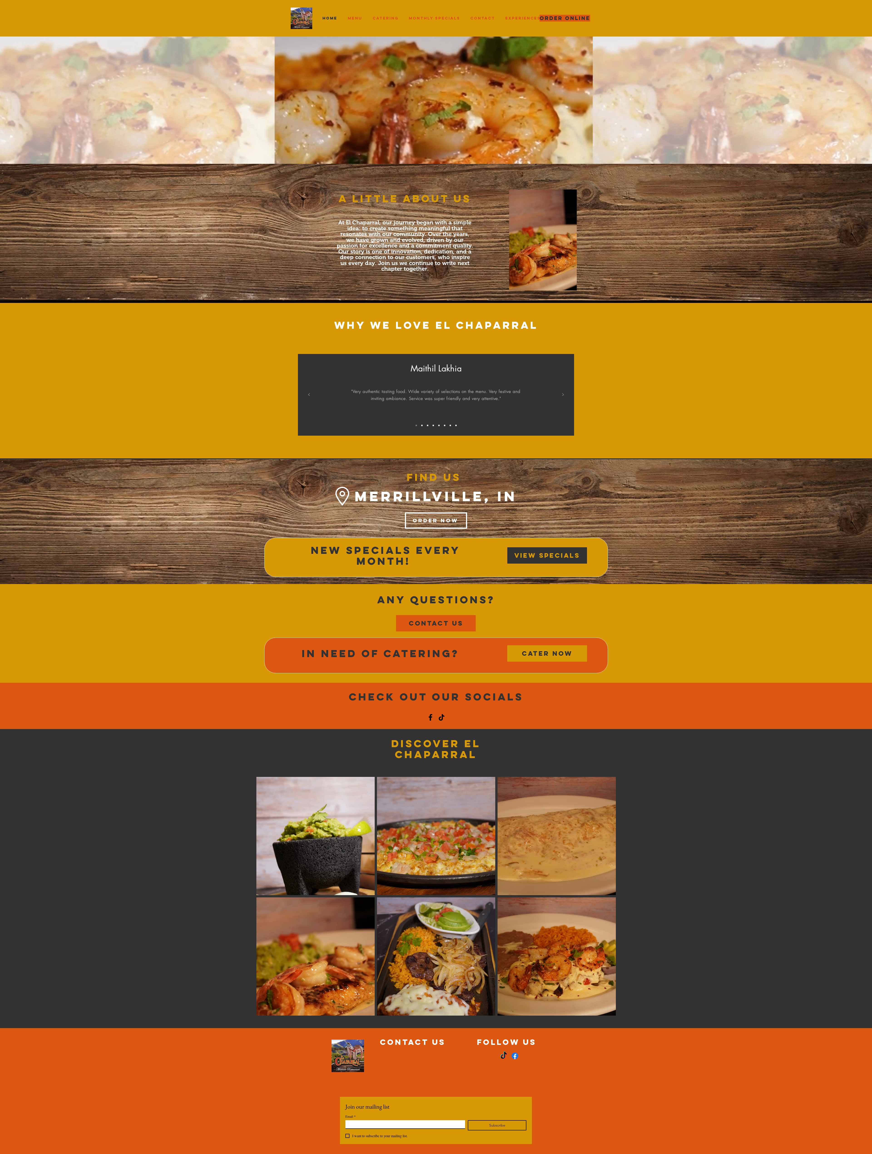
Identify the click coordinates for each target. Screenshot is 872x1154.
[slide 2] (422, 425)
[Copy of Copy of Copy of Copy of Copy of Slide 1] (444, 425)
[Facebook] (430, 717)
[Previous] (309, 395)
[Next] (562, 395)
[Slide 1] (416, 425)
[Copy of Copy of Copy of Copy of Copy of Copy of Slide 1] (450, 425)
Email (350, 1116)
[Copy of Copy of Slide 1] (427, 425)
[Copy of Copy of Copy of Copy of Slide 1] (439, 425)
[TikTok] (441, 717)
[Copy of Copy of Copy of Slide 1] (433, 425)
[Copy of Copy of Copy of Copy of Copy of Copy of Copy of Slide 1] (456, 425)
